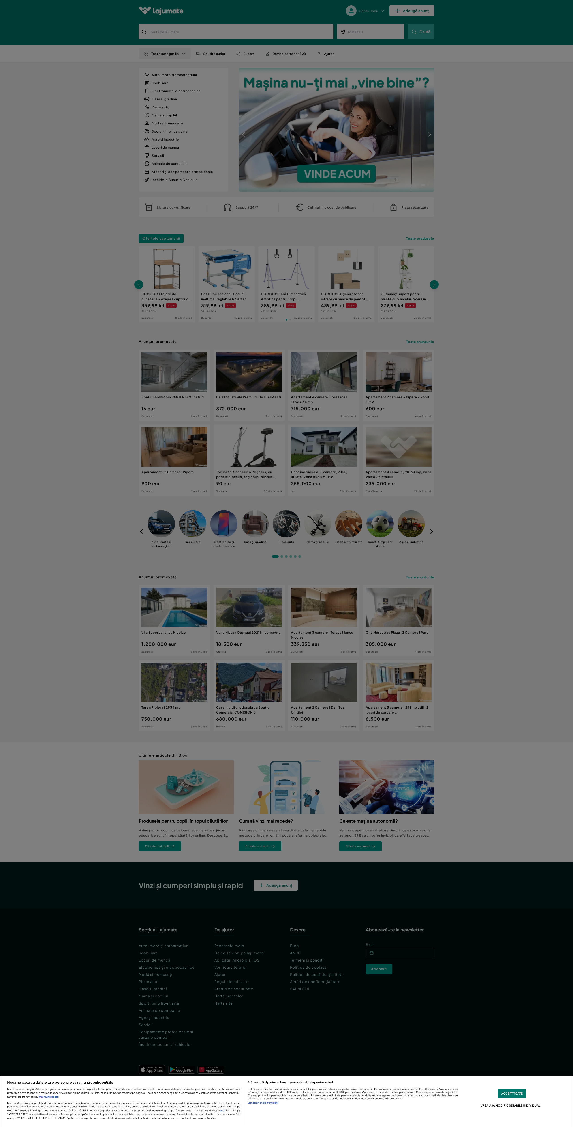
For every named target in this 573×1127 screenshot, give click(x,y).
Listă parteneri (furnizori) (263, 1102)
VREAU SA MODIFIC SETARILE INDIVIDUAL (510, 1105)
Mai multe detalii (49, 1096)
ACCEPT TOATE (512, 1093)
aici (222, 1110)
